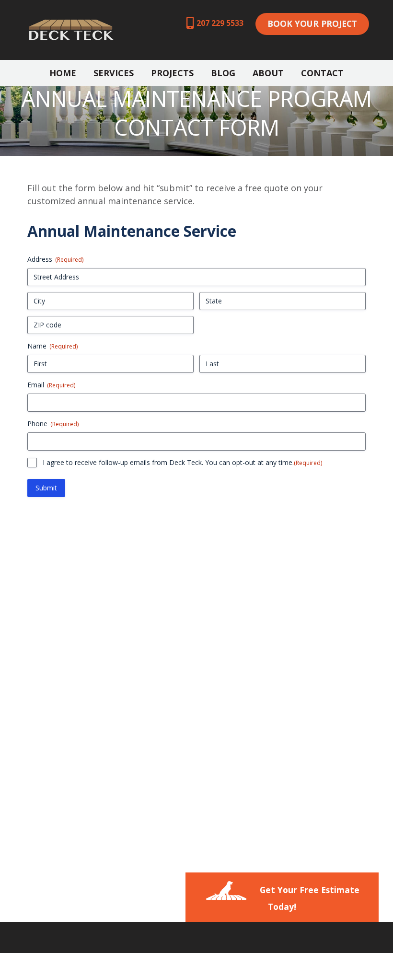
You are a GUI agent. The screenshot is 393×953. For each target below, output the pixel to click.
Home (62, 73)
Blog (223, 73)
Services (113, 73)
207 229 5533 (219, 23)
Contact (322, 73)
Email (51, 384)
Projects (172, 73)
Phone (53, 423)
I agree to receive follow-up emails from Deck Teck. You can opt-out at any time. (182, 462)
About (268, 73)
